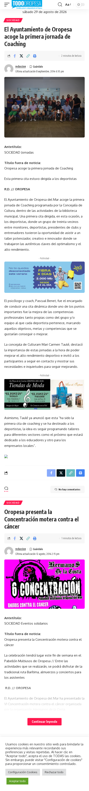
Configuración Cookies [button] (22, 772)
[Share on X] (21, 55)
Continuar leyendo (44, 721)
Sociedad (13, 20)
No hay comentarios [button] (69, 489)
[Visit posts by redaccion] (8, 68)
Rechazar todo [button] (54, 772)
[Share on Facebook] (15, 55)
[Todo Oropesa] (27, 4)
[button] (8, 4)
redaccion (20, 66)
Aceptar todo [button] (17, 781)
